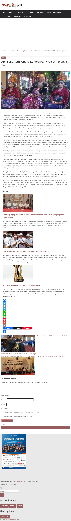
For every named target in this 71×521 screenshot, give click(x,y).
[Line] (35, 314)
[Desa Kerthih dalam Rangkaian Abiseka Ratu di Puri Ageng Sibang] (18, 232)
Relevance (4, 506)
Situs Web (4, 409)
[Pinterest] (35, 319)
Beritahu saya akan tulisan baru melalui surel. (18, 417)
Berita (11, 12)
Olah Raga (17, 16)
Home (4, 12)
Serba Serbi (57, 12)
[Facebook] (35, 300)
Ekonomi (21, 12)
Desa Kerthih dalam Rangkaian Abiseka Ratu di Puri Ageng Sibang (26, 251)
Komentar (5, 396)
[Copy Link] (35, 325)
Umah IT (12, 484)
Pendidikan (39, 12)
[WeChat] (35, 317)
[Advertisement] (35, 36)
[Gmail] (35, 322)
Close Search (5, 517)
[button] (14, 12)
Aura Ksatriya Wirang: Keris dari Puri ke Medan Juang (21, 285)
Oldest (19, 506)
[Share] (35, 331)
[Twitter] (35, 303)
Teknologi (27, 16)
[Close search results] (2, 495)
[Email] (35, 306)
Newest (12, 506)
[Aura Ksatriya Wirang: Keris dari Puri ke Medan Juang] (18, 266)
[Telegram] (35, 308)
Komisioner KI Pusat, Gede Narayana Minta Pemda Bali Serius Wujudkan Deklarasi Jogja (32, 356)
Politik (48, 12)
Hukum (30, 12)
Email (3, 404)
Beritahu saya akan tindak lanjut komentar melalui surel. (21, 413)
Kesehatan (6, 16)
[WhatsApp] (35, 311)
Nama (3, 400)
